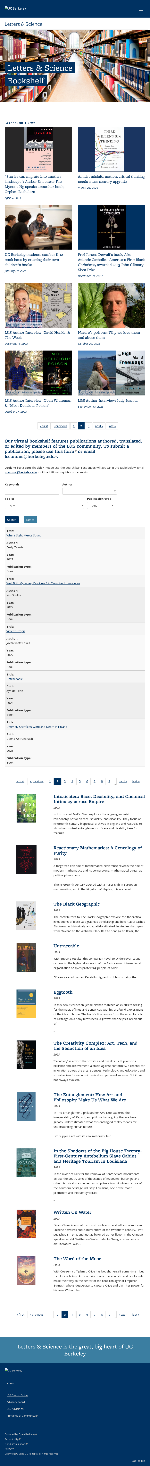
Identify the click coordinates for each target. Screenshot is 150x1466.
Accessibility (13, 1439)
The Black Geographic (77, 904)
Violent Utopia (15, 631)
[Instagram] (23, 1377)
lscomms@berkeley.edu (31, 456)
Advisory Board (16, 1402)
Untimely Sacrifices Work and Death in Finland (36, 727)
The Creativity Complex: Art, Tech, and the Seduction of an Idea (96, 1045)
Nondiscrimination (16, 1444)
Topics (9, 499)
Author (67, 484)
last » (113, 427)
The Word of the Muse (77, 1258)
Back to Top (138, 1460)
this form (66, 451)
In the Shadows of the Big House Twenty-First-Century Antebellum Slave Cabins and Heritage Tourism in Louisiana (98, 1156)
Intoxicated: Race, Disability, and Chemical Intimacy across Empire (99, 798)
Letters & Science (23, 24)
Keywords (12, 484)
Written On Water (72, 1212)
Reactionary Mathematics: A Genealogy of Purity (98, 850)
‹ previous (62, 427)
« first (45, 427)
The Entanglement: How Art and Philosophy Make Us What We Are (90, 1097)
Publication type (99, 499)
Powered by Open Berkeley (21, 1434)
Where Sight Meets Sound (23, 535)
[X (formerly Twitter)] (8, 1377)
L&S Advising (15, 1409)
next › (100, 427)
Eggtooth (63, 992)
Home (10, 1383)
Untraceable (14, 679)
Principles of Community (22, 1415)
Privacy (10, 1449)
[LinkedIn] (15, 1377)
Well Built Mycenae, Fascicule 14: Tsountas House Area (43, 583)
